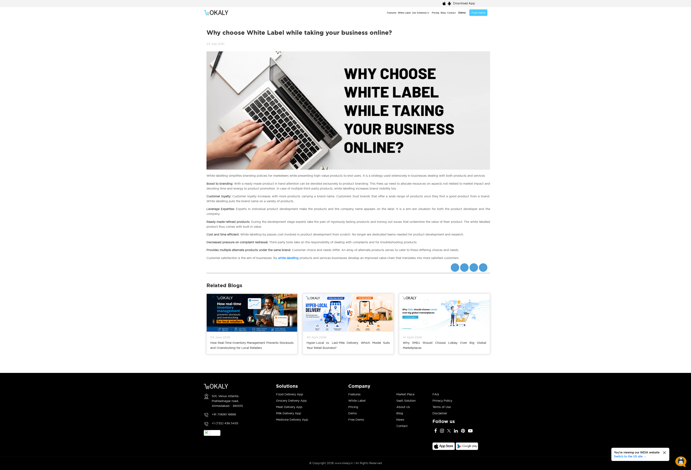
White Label (404, 13)
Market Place (405, 394)
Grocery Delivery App (291, 400)
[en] (484, 3)
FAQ (435, 394)
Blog (443, 13)
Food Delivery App (289, 394)
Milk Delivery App (288, 413)
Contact (451, 13)
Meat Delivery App (289, 407)
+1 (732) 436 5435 (225, 423)
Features (391, 13)
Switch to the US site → (630, 456)
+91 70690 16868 (224, 414)
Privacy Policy (442, 400)
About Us (403, 407)
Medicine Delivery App (292, 419)
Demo (462, 12)
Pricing (435, 13)
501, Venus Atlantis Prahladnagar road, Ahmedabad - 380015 (227, 400)
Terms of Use (441, 407)
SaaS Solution (406, 400)
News (400, 419)
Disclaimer (439, 413)
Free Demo (478, 12)
